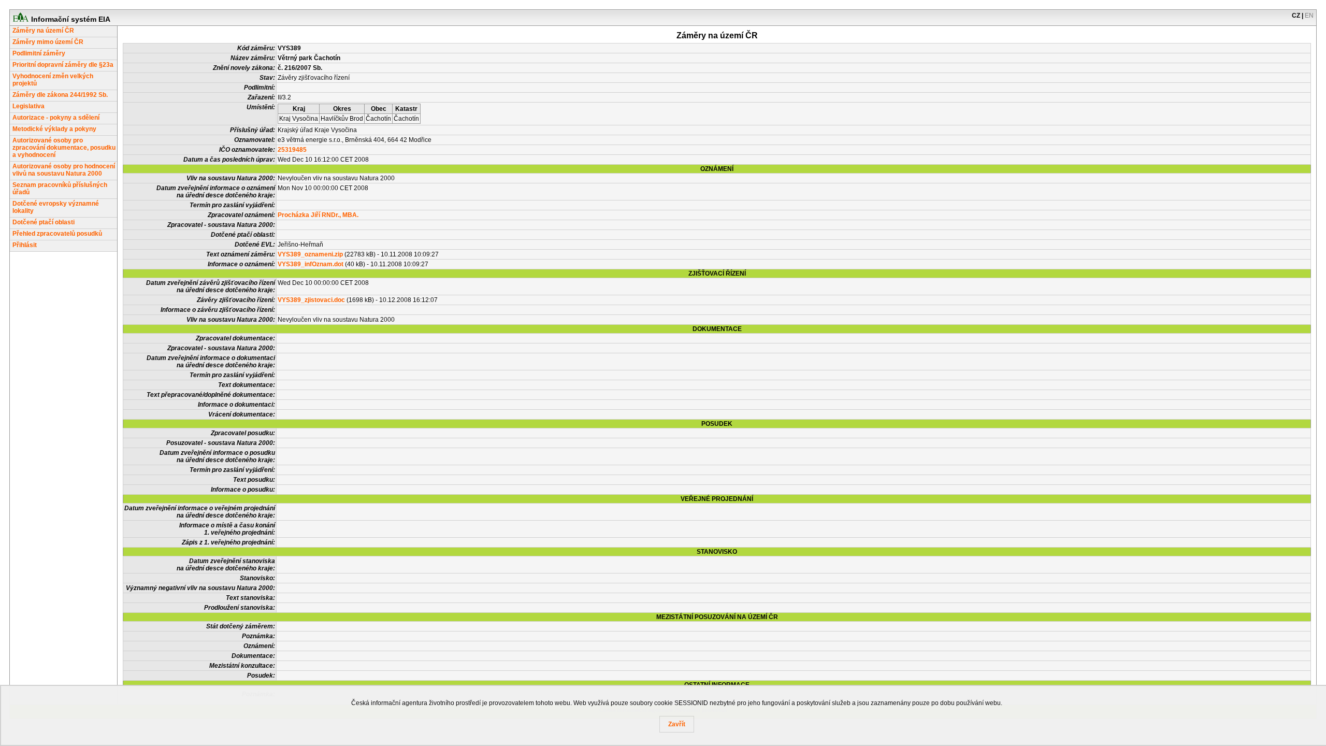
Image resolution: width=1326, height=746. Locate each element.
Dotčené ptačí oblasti (43, 222)
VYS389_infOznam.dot (310, 264)
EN (1309, 15)
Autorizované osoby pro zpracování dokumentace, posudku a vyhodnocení (64, 148)
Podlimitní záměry (38, 53)
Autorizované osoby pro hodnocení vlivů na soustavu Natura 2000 (63, 170)
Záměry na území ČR (43, 30)
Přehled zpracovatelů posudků (57, 233)
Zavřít (676, 724)
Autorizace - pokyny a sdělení (55, 117)
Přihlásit (24, 245)
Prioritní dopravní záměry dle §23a (62, 64)
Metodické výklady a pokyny (54, 129)
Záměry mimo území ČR (47, 42)
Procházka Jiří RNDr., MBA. (318, 215)
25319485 (292, 149)
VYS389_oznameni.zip (310, 254)
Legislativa (28, 106)
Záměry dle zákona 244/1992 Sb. (60, 94)
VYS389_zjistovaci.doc (311, 300)
